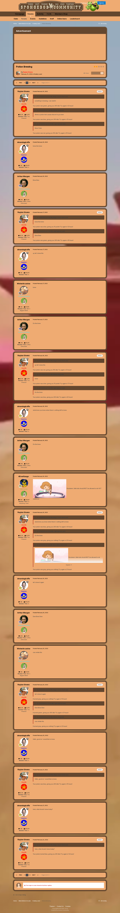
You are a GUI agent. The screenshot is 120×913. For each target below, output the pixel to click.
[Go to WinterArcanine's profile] (24, 290)
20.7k (21, 114)
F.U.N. (49, 14)
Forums (31, 14)
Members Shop (61, 14)
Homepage (19, 14)
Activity (40, 14)
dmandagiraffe (23, 142)
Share (87, 73)
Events (32, 19)
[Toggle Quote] (35, 96)
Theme (52, 906)
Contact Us (60, 906)
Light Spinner (58, 124)
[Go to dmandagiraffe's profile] (24, 149)
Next (33, 82)
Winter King (57, 110)
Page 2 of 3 (45, 82)
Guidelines (43, 19)
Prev (20, 82)
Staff (52, 19)
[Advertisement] (48, 47)
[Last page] (38, 83)
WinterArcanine (23, 284)
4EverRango (23, 476)
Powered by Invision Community (60, 910)
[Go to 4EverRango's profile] (24, 483)
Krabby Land (38, 74)
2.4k (21, 199)
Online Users (62, 19)
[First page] (16, 83)
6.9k (21, 499)
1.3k (21, 165)
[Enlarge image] (49, 488)
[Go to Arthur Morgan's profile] (24, 183)
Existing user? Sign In (88, 3)
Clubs (16, 19)
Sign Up (101, 3)
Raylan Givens (24, 91)
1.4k (21, 307)
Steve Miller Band (58, 545)
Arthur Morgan (23, 176)
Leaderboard (75, 19)
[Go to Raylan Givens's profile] (18, 73)
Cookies (67, 906)
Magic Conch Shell (59, 96)
